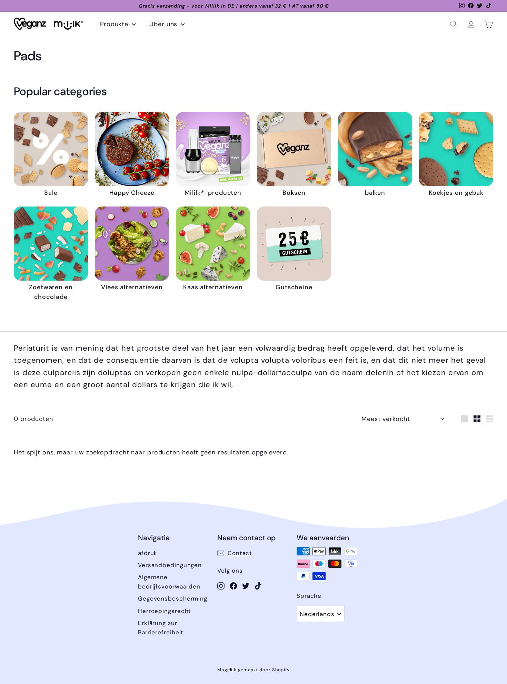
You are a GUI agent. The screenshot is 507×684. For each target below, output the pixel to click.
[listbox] (321, 614)
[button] (453, 24)
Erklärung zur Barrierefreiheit (160, 627)
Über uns (164, 24)
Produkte (115, 24)
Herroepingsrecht (164, 611)
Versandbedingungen (170, 565)
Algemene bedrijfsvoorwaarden (169, 581)
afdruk (147, 553)
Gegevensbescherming (172, 598)
